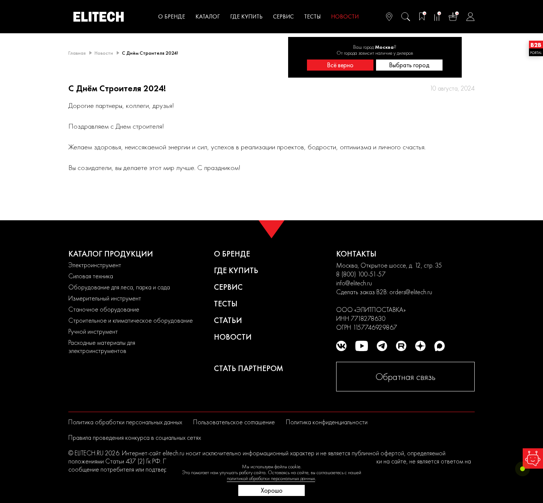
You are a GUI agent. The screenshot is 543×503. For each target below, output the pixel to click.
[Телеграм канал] (382, 346)
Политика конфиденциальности (327, 422)
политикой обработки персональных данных (271, 478)
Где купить (246, 16)
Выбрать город (409, 65)
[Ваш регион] (389, 16)
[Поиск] (405, 16)
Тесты (312, 16)
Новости (345, 16)
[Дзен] (420, 346)
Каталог (207, 16)
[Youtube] (361, 346)
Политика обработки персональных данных (125, 422)
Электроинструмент (94, 265)
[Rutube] (401, 346)
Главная (77, 52)
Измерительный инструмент (104, 298)
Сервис (283, 16)
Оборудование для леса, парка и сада (119, 287)
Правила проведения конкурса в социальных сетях (134, 437)
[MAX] (439, 346)
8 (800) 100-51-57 (361, 274)
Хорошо (272, 490)
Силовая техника (90, 276)
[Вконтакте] (341, 346)
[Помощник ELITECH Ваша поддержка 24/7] (533, 458)
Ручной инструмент (93, 331)
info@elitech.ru (354, 283)
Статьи (228, 320)
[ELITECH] (98, 17)
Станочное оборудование (103, 309)
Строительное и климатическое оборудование (130, 320)
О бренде (171, 16)
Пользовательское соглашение (234, 422)
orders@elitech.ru (410, 292)
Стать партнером (248, 368)
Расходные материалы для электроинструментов (101, 346)
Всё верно (340, 65)
